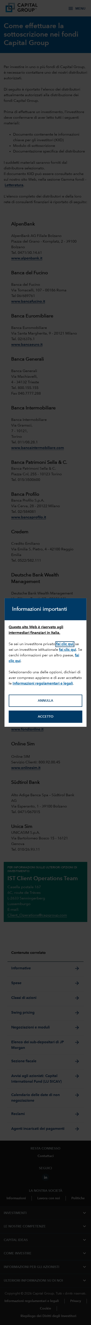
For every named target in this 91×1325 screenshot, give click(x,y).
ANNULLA (45, 700)
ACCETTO (45, 716)
